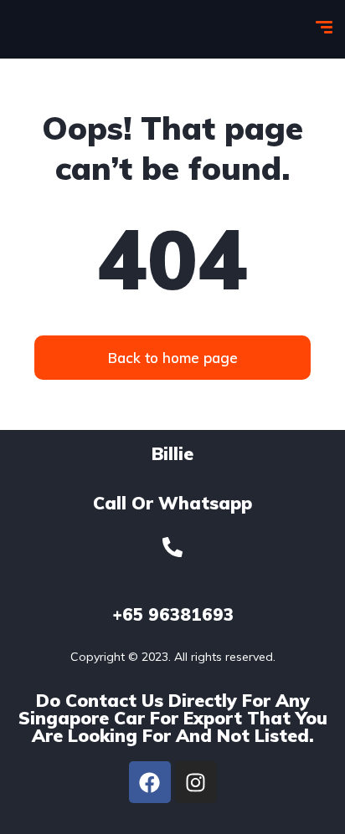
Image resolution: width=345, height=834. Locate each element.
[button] (172, 357)
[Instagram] (196, 782)
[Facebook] (150, 782)
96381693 (173, 614)
